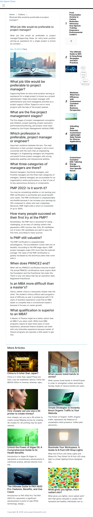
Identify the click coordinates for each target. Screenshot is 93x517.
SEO (83, 68)
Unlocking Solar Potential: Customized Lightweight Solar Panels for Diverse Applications (75, 133)
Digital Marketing (85, 83)
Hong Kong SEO (84, 74)
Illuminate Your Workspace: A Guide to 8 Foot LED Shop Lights (65, 448)
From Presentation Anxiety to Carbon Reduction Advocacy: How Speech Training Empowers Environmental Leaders (75, 23)
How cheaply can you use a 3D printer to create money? (23, 412)
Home (12, 14)
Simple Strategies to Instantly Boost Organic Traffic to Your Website (64, 410)
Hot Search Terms (7, 1)
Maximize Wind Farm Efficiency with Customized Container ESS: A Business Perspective (75, 101)
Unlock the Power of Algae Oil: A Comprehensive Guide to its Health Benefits (24, 450)
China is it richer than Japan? (22, 373)
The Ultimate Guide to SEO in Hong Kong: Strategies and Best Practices (76, 57)
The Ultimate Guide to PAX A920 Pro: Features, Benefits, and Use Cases (24, 489)
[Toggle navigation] (3, 5)
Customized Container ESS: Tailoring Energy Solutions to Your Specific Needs (76, 164)
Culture (21, 14)
